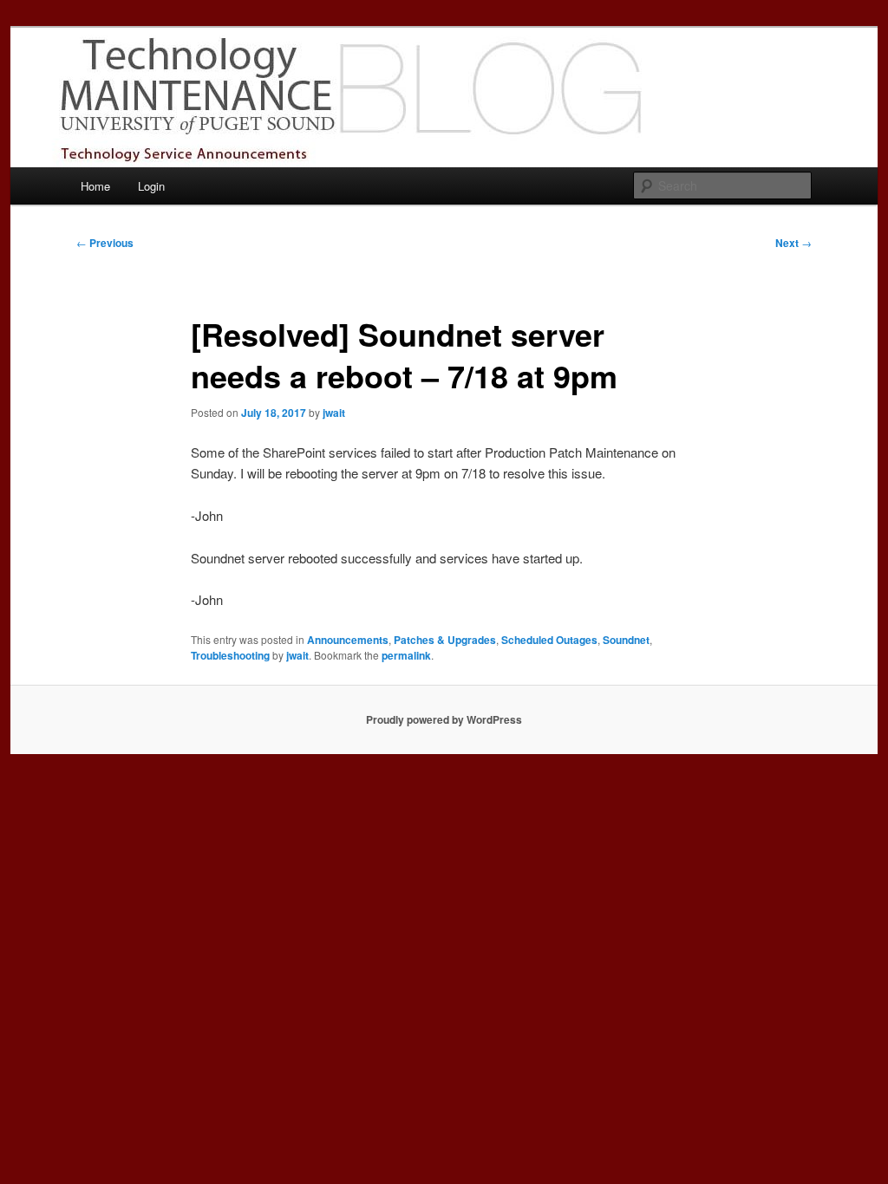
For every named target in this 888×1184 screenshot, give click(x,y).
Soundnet (626, 639)
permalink (406, 655)
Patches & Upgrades (445, 639)
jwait (334, 412)
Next (793, 242)
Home (95, 186)
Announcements (347, 639)
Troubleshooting (230, 655)
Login (151, 186)
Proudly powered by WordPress (444, 719)
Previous (105, 242)
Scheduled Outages (549, 639)
